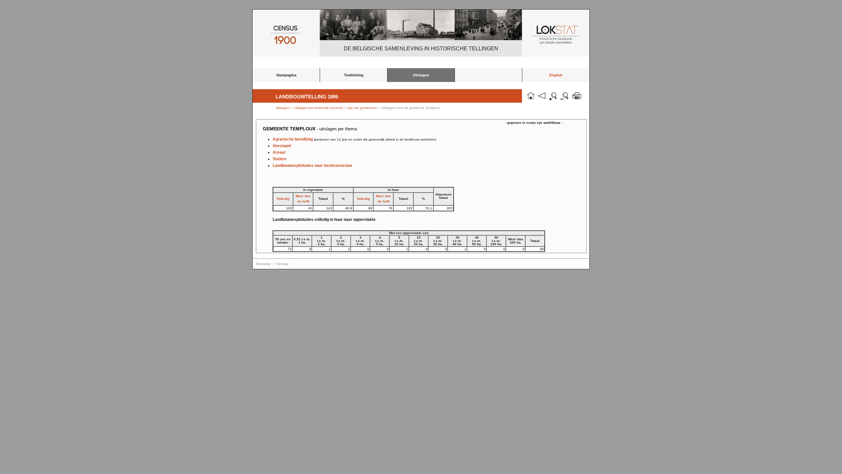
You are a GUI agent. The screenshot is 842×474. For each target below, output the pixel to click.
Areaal (279, 152)
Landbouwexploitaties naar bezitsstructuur (313, 165)
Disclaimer (263, 264)
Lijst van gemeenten (362, 108)
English (555, 75)
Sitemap (282, 264)
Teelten (279, 159)
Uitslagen (421, 75)
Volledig (283, 198)
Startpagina (286, 75)
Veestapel (282, 146)
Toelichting (353, 75)
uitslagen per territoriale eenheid (319, 108)
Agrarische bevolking (354, 139)
